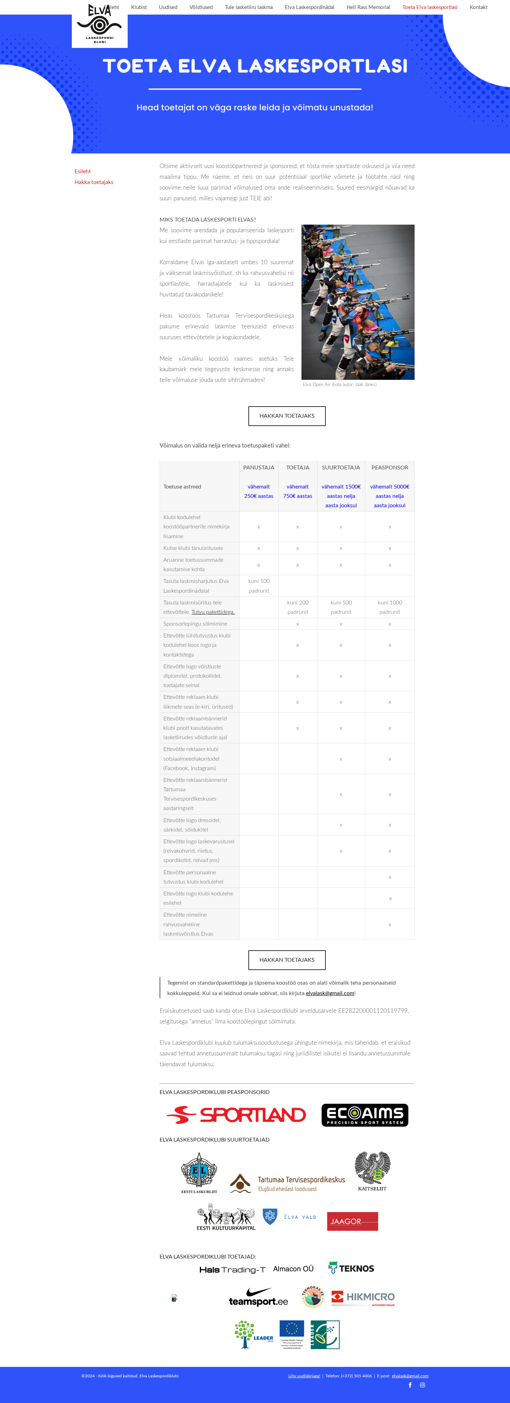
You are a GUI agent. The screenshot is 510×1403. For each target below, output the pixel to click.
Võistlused (201, 7)
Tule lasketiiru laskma (249, 7)
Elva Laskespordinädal (309, 7)
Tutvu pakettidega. (213, 612)
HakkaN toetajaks (287, 959)
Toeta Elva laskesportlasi (430, 7)
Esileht (111, 7)
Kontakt (478, 7)
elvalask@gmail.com (410, 1375)
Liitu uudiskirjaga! (304, 1375)
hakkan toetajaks (287, 415)
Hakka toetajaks (94, 182)
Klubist (139, 7)
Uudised (168, 7)
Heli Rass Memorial (368, 7)
